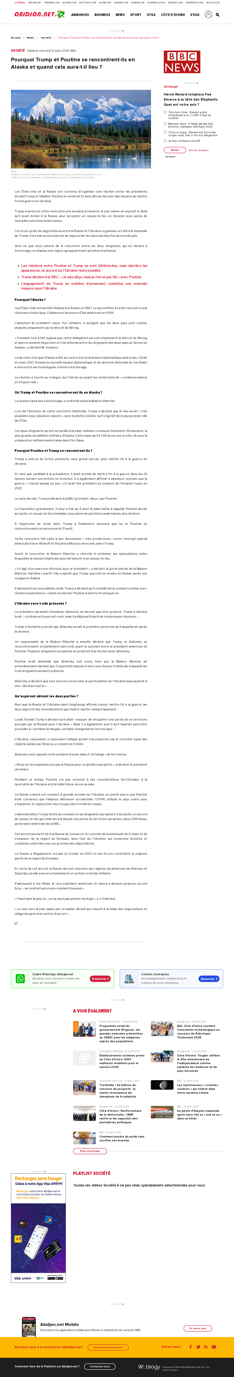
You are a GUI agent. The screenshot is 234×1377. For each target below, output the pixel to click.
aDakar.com (137, 3)
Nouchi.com (212, 3)
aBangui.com (175, 3)
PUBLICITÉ (116, 31)
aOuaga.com (69, 3)
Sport (135, 15)
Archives (171, 157)
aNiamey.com (121, 3)
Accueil (16, 38)
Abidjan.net (34, 3)
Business (102, 15)
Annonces (80, 15)
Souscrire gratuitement (108, 1347)
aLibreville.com (156, 3)
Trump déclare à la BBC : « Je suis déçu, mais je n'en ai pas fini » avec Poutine (81, 277)
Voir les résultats (199, 150)
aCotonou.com (87, 3)
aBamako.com (52, 3)
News (120, 15)
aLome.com (105, 3)
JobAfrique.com (194, 3)
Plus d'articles (90, 1151)
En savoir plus (197, 1328)
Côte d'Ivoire (173, 15)
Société (46, 38)
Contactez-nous (100, 1366)
